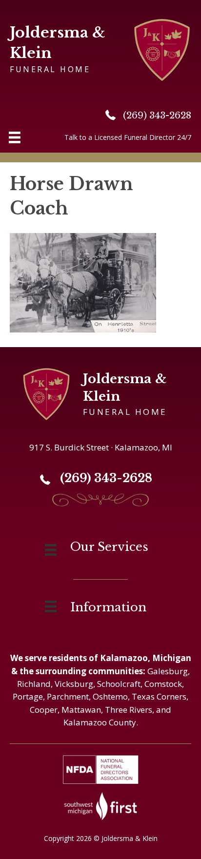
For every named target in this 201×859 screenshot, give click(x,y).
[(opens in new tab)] (100, 805)
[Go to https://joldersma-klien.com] (100, 49)
